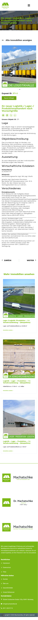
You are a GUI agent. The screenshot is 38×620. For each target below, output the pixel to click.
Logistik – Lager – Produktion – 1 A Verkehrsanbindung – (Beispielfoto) (16, 382)
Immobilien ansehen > (8, 330)
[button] (28, 5)
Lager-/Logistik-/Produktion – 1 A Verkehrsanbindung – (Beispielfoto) (16, 321)
